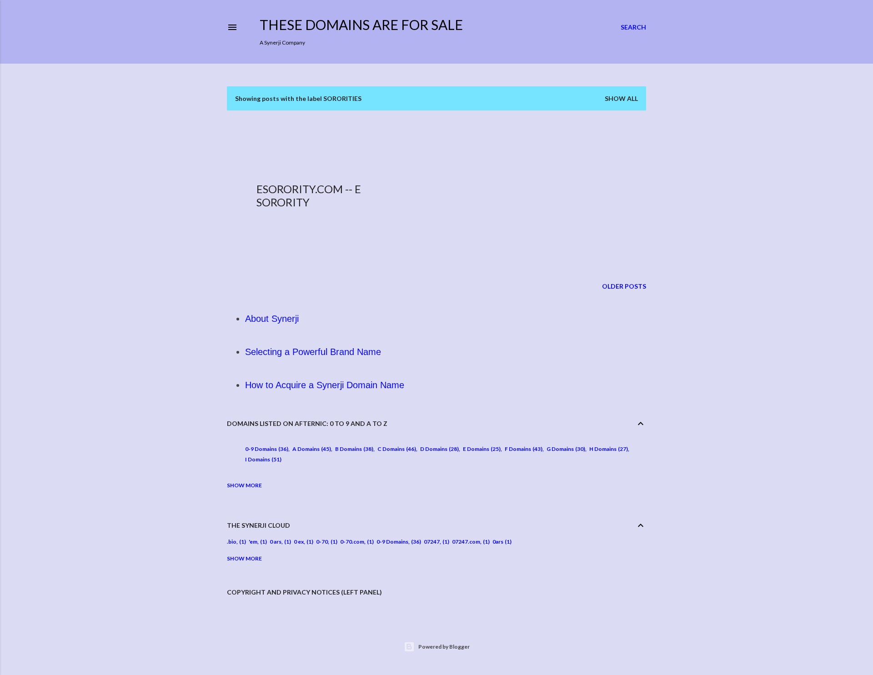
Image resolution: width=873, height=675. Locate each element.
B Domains (353, 448)
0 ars (275, 541)
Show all (621, 98)
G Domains (565, 448)
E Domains (481, 448)
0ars (497, 541)
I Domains (262, 459)
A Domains (310, 448)
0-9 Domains (265, 448)
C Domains (395, 448)
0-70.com (352, 541)
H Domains (607, 448)
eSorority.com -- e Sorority (308, 195)
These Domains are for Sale (361, 24)
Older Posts (624, 286)
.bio (231, 541)
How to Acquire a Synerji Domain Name (324, 385)
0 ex (299, 541)
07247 (432, 541)
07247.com (466, 541)
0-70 (322, 541)
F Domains (523, 448)
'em (253, 541)
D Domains (438, 448)
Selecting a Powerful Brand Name (313, 352)
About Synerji (272, 319)
